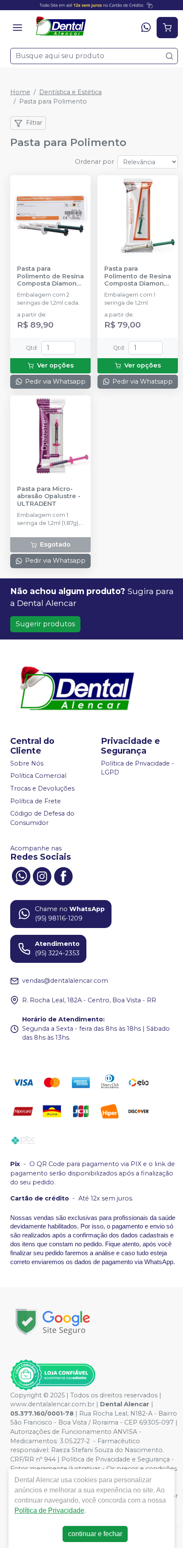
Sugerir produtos (45, 624)
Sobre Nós (26, 763)
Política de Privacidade (49, 1510)
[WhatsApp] (146, 27)
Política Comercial (38, 776)
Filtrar (34, 122)
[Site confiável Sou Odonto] (52, 1375)
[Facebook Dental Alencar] (63, 875)
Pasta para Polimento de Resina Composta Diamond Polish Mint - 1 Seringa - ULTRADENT (137, 276)
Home (20, 92)
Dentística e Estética (70, 92)
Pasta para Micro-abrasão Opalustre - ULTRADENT (48, 496)
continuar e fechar (95, 1533)
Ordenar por (94, 161)
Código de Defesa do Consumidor (42, 818)
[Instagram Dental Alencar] (42, 875)
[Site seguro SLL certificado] (52, 1322)
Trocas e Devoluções (42, 788)
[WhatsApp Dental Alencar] (20, 875)
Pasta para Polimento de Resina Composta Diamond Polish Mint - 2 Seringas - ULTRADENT (50, 276)
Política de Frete (35, 801)
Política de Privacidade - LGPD (137, 768)
